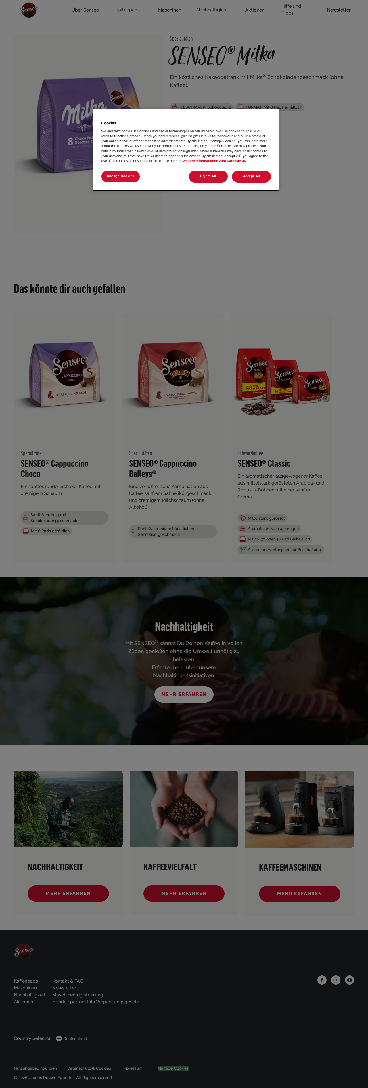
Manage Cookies (120, 176)
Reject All (208, 176)
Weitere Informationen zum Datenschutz (215, 161)
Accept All (251, 176)
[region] (186, 150)
